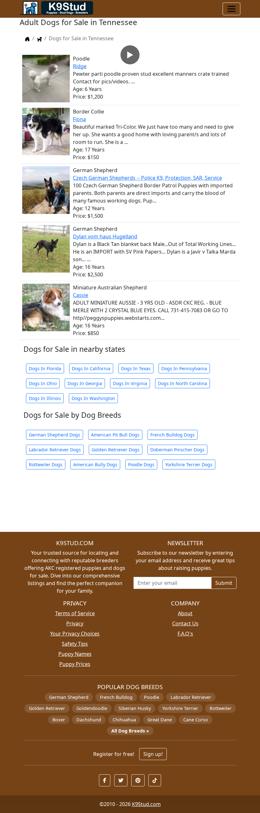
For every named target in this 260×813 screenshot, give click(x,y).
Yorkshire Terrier (180, 708)
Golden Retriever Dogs (116, 450)
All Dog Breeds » (130, 731)
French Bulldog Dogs (172, 435)
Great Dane (159, 720)
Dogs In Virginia (130, 383)
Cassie (80, 295)
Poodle (151, 697)
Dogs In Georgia (85, 383)
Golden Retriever (47, 708)
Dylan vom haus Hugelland (105, 236)
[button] (104, 780)
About (185, 613)
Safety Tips (75, 643)
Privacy (74, 623)
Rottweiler (220, 708)
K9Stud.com (146, 804)
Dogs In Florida (45, 368)
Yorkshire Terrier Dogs (188, 464)
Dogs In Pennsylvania (184, 368)
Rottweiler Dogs (45, 464)
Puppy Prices (74, 664)
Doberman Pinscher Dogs (177, 450)
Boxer (58, 720)
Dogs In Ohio (43, 383)
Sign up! (153, 754)
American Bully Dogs (95, 464)
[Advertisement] (130, 504)
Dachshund (88, 720)
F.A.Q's (185, 633)
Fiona (79, 119)
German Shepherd (68, 697)
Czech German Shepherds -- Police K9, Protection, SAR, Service (147, 177)
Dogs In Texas (136, 368)
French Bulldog (116, 697)
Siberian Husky (135, 708)
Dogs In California (91, 368)
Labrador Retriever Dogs (55, 450)
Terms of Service (75, 613)
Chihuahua (124, 720)
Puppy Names (75, 653)
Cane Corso (195, 720)
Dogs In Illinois (45, 398)
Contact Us (185, 623)
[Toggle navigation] (231, 9)
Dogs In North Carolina (182, 383)
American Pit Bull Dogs (115, 435)
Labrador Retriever (191, 697)
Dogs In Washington (93, 398)
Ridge (80, 66)
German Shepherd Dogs (54, 435)
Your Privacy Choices (75, 633)
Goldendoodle (91, 708)
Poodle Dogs (141, 464)
